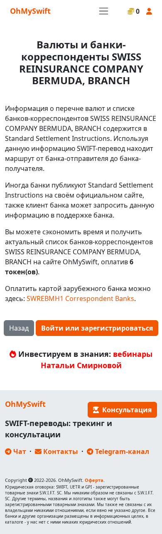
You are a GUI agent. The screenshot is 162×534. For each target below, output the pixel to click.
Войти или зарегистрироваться (97, 328)
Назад (19, 328)
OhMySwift (30, 11)
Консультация (125, 409)
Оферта (94, 480)
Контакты (60, 451)
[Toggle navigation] (103, 11)
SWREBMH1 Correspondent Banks (80, 298)
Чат (19, 451)
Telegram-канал (121, 451)
